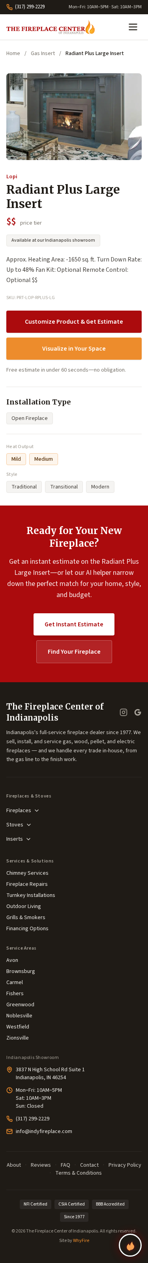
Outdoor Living (23, 906)
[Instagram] (123, 712)
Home (13, 53)
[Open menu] (133, 27)
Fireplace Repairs (27, 884)
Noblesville (19, 1016)
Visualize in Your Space (74, 348)
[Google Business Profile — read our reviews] (138, 712)
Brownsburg (20, 971)
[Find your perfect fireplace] (130, 1245)
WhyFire (81, 1240)
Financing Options (27, 929)
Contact (89, 1165)
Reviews (41, 1165)
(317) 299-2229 (30, 6)
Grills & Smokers (25, 917)
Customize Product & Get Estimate (74, 321)
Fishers (15, 994)
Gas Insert (43, 53)
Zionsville (17, 1038)
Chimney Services (27, 873)
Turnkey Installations (30, 895)
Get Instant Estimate (74, 624)
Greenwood (20, 1005)
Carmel (14, 982)
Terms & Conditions (78, 1173)
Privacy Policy (125, 1165)
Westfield (17, 1027)
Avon (12, 960)
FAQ (65, 1165)
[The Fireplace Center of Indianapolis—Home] (50, 27)
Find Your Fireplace (74, 651)
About (14, 1165)
